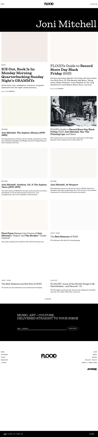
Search (94, 357)
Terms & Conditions (89, 362)
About (95, 354)
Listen (3, 362)
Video (3, 357)
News (2, 352)
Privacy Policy (91, 360)
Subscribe (73, 328)
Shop (95, 352)
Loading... (49, 299)
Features (4, 354)
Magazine (4, 360)
